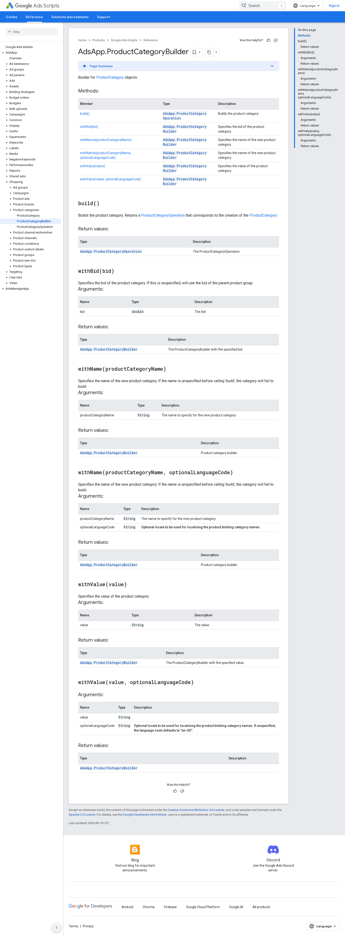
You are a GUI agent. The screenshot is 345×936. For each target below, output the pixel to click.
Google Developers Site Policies (144, 814)
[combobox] (262, 5)
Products (98, 40)
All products (261, 907)
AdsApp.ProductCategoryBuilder (109, 349)
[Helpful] (268, 40)
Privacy (88, 926)
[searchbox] (32, 32)
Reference (34, 17)
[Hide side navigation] (56, 927)
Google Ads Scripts (124, 40)
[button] (30, 52)
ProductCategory (110, 77)
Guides (11, 17)
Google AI (236, 907)
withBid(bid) (89, 127)
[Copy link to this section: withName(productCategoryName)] (171, 369)
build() (84, 113)
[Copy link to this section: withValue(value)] (131, 585)
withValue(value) (92, 166)
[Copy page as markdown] (209, 52)
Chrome (149, 907)
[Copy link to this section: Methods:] (103, 91)
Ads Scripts (46, 6)
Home (82, 40)
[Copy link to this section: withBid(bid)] (119, 271)
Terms (73, 926)
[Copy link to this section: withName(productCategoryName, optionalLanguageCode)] (237, 473)
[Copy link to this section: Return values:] (113, 229)
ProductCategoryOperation (163, 215)
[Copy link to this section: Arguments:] (108, 289)
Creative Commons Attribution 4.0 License (196, 810)
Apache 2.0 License (82, 814)
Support (103, 17)
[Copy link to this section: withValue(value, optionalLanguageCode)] (198, 682)
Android (127, 907)
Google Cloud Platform (203, 907)
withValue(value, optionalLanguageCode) (110, 179)
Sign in (334, 5)
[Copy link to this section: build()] (104, 204)
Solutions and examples (70, 17)
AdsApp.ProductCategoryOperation (111, 251)
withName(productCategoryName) (106, 140)
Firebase (170, 907)
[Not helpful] (275, 40)
